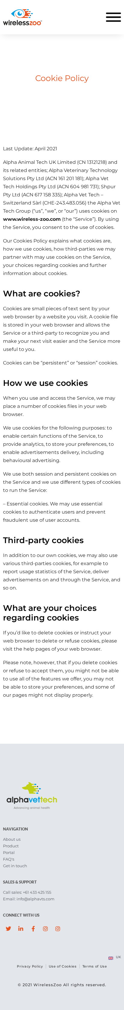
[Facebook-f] (33, 928)
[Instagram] (45, 928)
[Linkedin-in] (20, 928)
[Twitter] (8, 928)
